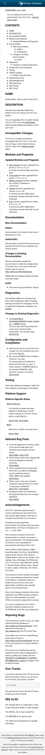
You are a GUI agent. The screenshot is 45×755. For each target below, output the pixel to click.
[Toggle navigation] (4, 3)
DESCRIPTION (15, 33)
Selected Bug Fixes (16, 78)
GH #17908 (13, 433)
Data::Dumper (14, 165)
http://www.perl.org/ (12, 631)
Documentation (15, 44)
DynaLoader (13, 175)
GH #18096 (14, 465)
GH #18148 (14, 374)
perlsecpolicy (22, 51)
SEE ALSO (13, 88)
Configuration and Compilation (20, 67)
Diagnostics (13, 62)
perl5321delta (10, 10)
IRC (11, 750)
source (19, 10)
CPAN (23, 10)
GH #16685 (14, 455)
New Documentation (20, 46)
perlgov (19, 49)
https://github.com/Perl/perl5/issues (18, 271)
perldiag (8, 308)
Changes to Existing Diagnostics (25, 64)
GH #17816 (23, 455)
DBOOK (31, 735)
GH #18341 (14, 478)
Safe (11, 201)
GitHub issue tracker (14, 738)
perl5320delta (30, 122)
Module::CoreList (15, 180)
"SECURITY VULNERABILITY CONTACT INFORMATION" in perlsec (21, 659)
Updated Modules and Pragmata (25, 41)
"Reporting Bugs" (27, 146)
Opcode (12, 188)
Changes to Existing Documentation (20, 55)
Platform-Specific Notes (22, 75)
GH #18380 (23, 489)
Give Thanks (14, 85)
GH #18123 (14, 334)
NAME (11, 30)
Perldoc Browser (32, 3)
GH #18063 (14, 499)
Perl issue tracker (36, 747)
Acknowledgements (16, 80)
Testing (12, 70)
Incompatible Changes (17, 36)
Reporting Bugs (15, 83)
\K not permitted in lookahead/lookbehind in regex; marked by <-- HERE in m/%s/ (24, 321)
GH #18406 (23, 420)
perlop (19, 59)
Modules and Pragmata (18, 38)
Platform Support (15, 72)
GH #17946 (13, 420)
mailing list (4, 750)
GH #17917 (14, 489)
